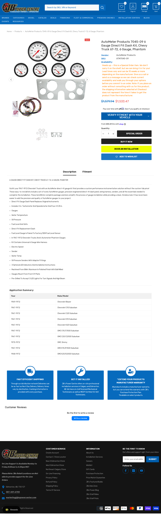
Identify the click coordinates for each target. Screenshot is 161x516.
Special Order (134, 133)
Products (18, 31)
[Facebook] (126, 471)
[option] (49, 79)
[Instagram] (134, 471)
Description (69, 171)
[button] (144, 7)
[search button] (102, 8)
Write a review (80, 418)
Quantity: (105, 128)
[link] (30, 385)
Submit (153, 459)
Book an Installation (126, 149)
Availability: (107, 62)
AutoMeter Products (126, 55)
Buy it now (126, 142)
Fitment (87, 171)
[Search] (75, 8)
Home (9, 31)
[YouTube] (141, 471)
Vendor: (105, 55)
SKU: (103, 58)
